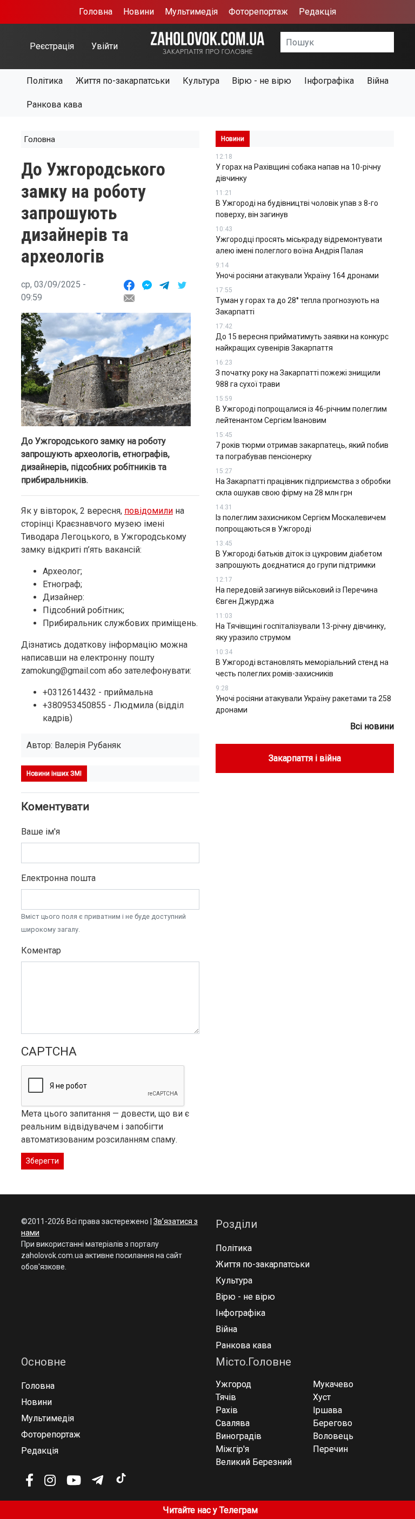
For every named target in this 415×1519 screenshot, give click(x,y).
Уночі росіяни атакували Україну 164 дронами (297, 275)
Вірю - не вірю (261, 81)
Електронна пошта (58, 878)
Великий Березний (254, 1462)
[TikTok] (120, 1478)
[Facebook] (29, 1480)
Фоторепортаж (258, 11)
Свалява (233, 1423)
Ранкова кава (54, 104)
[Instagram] (50, 1480)
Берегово (332, 1423)
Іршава (327, 1410)
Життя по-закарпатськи (123, 81)
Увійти (104, 46)
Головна (95, 11)
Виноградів (239, 1436)
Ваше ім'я (40, 831)
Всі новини (372, 726)
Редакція (317, 11)
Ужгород (233, 1384)
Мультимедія (191, 11)
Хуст (322, 1397)
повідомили (148, 511)
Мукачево (333, 1384)
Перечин (330, 1449)
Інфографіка (329, 81)
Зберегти (42, 1161)
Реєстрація (52, 46)
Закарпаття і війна (305, 758)
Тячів (226, 1397)
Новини (138, 11)
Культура (201, 81)
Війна (378, 81)
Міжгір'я (232, 1449)
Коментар (41, 950)
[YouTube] (73, 1480)
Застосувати (393, 46)
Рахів (227, 1410)
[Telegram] (97, 1480)
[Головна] (207, 42)
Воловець (333, 1436)
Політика (44, 81)
